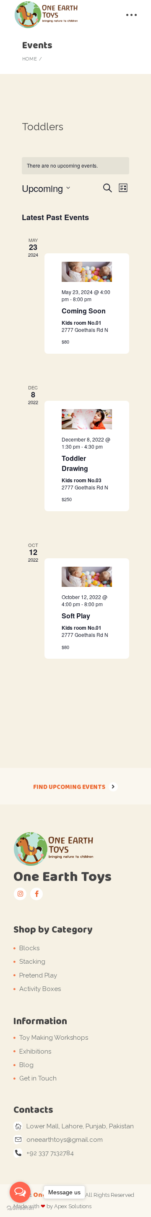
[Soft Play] (87, 577)
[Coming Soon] (87, 272)
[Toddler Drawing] (87, 419)
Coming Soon (84, 310)
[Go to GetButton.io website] (20, 1208)
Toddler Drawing (75, 463)
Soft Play (76, 615)
